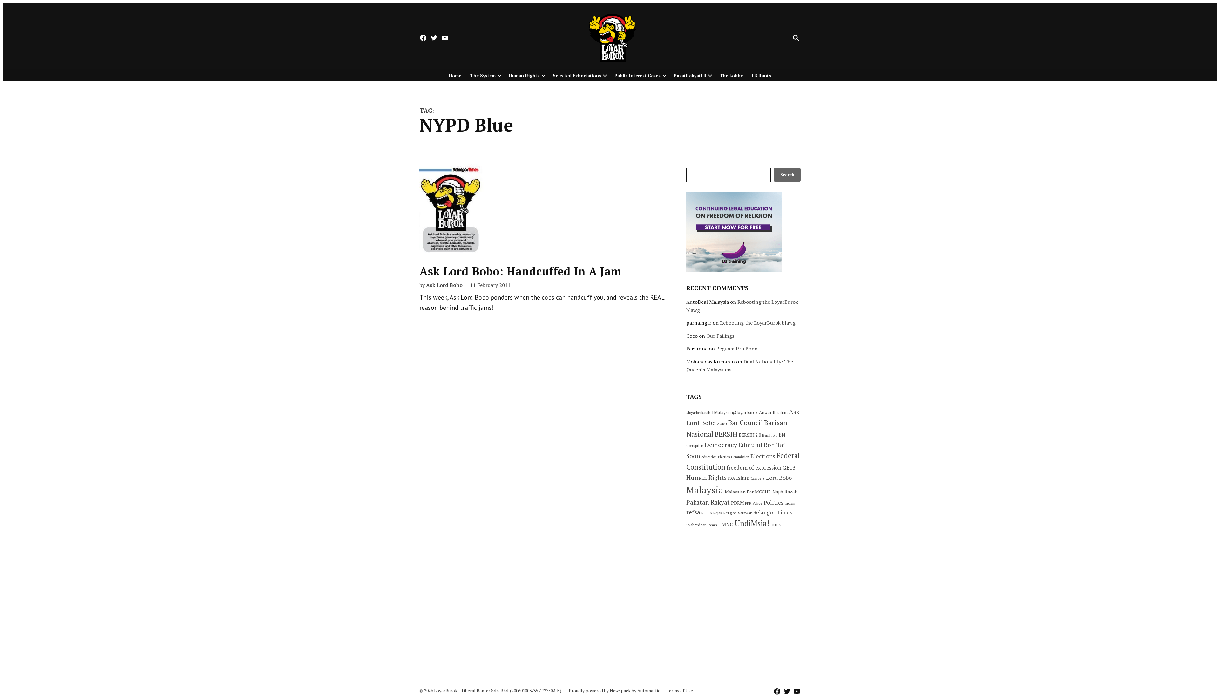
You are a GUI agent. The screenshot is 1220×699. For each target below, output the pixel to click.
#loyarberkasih (698, 412)
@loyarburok (745, 412)
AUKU (722, 423)
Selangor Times (772, 512)
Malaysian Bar (739, 492)
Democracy (721, 444)
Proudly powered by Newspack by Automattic (614, 691)
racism (790, 503)
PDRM (737, 503)
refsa (693, 512)
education (709, 457)
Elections (762, 456)
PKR (748, 503)
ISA (731, 478)
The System (483, 75)
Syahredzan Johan (701, 524)
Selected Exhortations (577, 75)
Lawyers (758, 478)
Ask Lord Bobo (444, 285)
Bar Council (745, 422)
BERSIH (726, 433)
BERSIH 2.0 (750, 435)
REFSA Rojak (712, 513)
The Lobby (731, 75)
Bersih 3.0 (769, 435)
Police (757, 503)
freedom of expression (754, 467)
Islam (742, 477)
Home (455, 75)
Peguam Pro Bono (736, 348)
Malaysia (704, 490)
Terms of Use (680, 691)
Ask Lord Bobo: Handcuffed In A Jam (520, 271)
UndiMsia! (752, 523)
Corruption (694, 446)
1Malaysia (721, 412)
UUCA (776, 524)
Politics (773, 502)
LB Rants (761, 75)
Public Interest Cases (637, 75)
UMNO (726, 524)
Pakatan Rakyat (708, 502)
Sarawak (745, 513)
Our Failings (720, 335)
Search (787, 175)
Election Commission (733, 457)
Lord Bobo (779, 477)
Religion (730, 513)
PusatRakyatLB (690, 75)
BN (782, 434)
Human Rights (524, 75)
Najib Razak (784, 492)
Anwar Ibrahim (773, 412)
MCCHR (763, 492)
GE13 (789, 467)
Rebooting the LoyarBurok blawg (758, 322)
